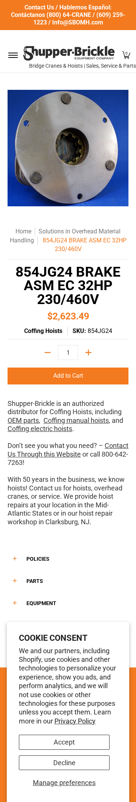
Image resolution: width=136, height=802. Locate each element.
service (49, 496)
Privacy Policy (75, 721)
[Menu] (13, 55)
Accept (64, 742)
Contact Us (39, 7)
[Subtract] (47, 352)
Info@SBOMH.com (77, 22)
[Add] (88, 352)
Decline (64, 763)
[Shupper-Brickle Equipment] (69, 53)
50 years (35, 479)
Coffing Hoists (43, 330)
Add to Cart (68, 375)
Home (23, 231)
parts (30, 420)
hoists (82, 488)
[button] (126, 55)
